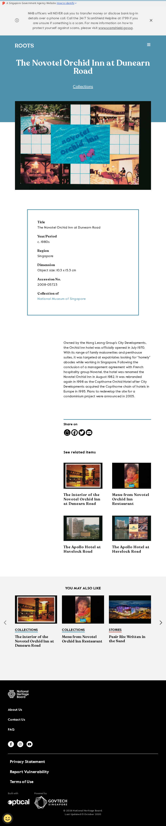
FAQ (11, 729)
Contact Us (16, 719)
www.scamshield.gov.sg (115, 28)
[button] (161, 623)
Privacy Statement (27, 762)
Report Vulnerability (29, 772)
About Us (15, 710)
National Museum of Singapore (61, 299)
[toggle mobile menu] (149, 46)
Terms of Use (22, 782)
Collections (83, 87)
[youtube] (30, 744)
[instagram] (20, 744)
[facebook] (11, 744)
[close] (151, 21)
